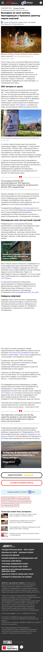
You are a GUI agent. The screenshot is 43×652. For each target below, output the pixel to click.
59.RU (9, 268)
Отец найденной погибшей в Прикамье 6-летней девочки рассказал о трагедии (25, 527)
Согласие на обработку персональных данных (19, 617)
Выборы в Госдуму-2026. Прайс (15, 566)
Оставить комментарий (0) (21, 483)
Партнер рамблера (19, 642)
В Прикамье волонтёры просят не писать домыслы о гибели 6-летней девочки (22, 521)
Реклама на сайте (9, 552)
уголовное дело (28, 208)
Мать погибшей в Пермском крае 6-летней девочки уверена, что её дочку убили (23, 515)
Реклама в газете (26, 552)
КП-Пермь (21, 105)
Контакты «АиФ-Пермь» (12, 561)
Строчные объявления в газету (15, 564)
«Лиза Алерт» (5, 140)
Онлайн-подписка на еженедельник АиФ (20, 558)
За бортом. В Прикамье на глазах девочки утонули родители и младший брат (21, 455)
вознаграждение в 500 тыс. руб (25, 292)
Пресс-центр (29, 550)
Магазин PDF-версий (10, 555)
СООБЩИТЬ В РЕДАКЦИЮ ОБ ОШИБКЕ (17, 577)
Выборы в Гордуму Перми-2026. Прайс (18, 574)
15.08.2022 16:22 (6, 8)
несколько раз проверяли (19, 353)
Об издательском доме (12, 550)
